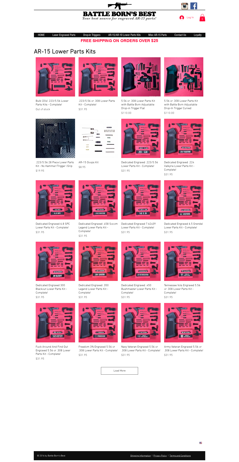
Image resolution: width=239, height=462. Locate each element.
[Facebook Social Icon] (193, 5)
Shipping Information (140, 455)
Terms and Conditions (180, 455)
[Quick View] (55, 77)
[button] (202, 17)
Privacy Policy (160, 455)
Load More (120, 370)
